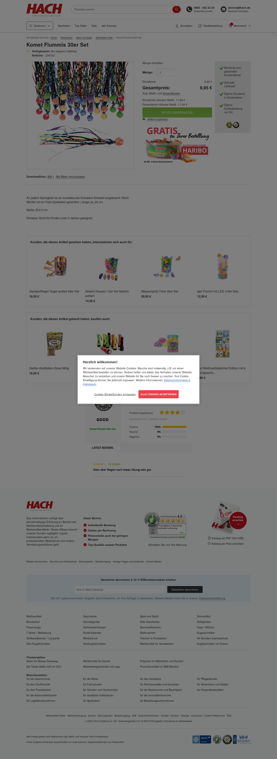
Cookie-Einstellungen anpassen (115, 394)
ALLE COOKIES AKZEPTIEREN (159, 394)
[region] (138, 379)
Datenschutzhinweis (176, 380)
